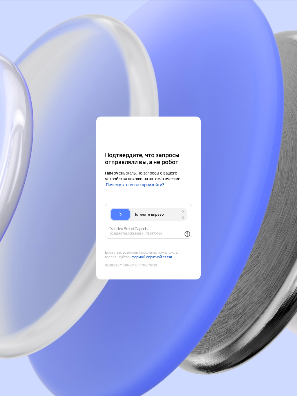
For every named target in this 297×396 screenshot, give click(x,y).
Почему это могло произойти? (135, 184)
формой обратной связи (152, 257)
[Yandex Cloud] (148, 133)
